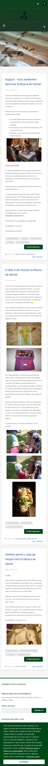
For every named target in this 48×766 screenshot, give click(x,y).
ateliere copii (27, 523)
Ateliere (32, 254)
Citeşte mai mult (33, 247)
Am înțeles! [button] (24, 762)
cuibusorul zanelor (15, 527)
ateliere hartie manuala (29, 651)
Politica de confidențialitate (13, 751)
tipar (27, 254)
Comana (10, 242)
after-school (12, 651)
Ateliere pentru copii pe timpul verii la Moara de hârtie (20, 559)
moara (23, 254)
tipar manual (37, 238)
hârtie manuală (13, 238)
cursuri (17, 254)
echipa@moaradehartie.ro (14, 216)
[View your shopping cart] (44, 27)
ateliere (25, 238)
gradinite (11, 654)
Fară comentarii (37, 257)
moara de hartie (23, 242)
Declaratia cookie (32, 748)
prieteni (23, 539)
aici (35, 221)
